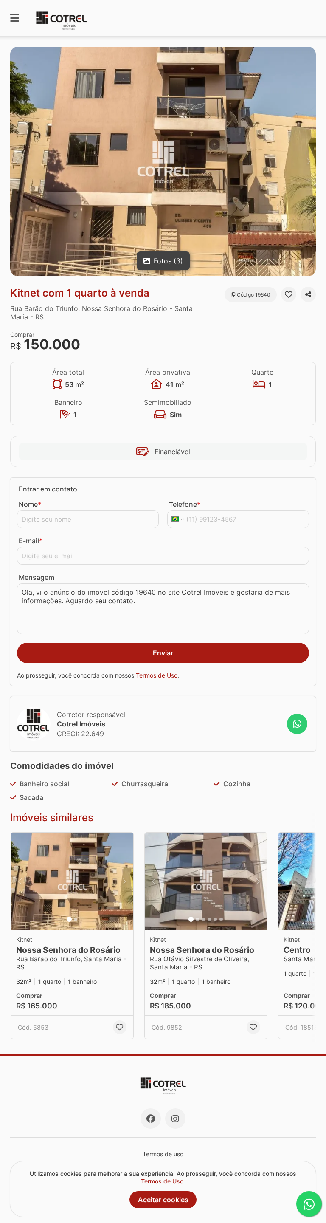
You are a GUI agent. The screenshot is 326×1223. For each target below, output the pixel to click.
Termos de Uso (156, 675)
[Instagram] (175, 1118)
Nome (30, 504)
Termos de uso (163, 1154)
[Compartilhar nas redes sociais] (308, 294)
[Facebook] (151, 1118)
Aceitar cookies (163, 1199)
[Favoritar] (288, 294)
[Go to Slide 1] (69, 919)
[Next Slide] (308, 161)
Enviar (163, 653)
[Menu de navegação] (14, 18)
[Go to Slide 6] (221, 919)
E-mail (30, 541)
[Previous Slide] (17, 161)
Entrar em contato (48, 489)
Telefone (184, 504)
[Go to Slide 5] (215, 919)
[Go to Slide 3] (203, 919)
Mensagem (36, 577)
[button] (163, 161)
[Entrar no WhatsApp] (297, 724)
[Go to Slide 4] (209, 919)
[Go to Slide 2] (75, 919)
